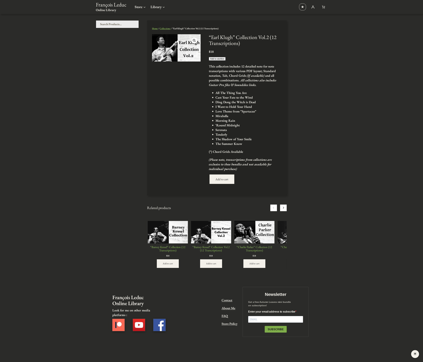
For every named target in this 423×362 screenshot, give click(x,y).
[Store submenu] (144, 7)
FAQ (225, 316)
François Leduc (111, 4)
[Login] (313, 7)
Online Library (106, 10)
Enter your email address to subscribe (271, 311)
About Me (228, 308)
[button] (194, 40)
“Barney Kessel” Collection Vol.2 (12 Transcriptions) (211, 248)
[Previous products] (273, 208)
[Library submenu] (164, 7)
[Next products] (283, 208)
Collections (165, 28)
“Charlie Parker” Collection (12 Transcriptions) (254, 248)
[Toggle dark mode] (415, 354)
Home (155, 28)
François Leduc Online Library (128, 300)
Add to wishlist (217, 59)
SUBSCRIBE (276, 329)
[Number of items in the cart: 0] (323, 7)
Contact (227, 300)
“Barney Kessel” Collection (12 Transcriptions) (167, 248)
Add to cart (221, 179)
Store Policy (229, 323)
